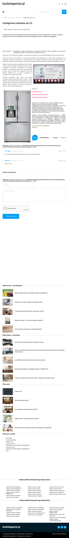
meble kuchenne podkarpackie (36, 513)
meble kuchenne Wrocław (56, 492)
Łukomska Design (11, 440)
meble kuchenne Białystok (13, 487)
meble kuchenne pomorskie (56, 507)
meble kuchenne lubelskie (13, 512)
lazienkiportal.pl (21, 533)
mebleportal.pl (13, 533)
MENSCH (64, 533)
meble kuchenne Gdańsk (13, 490)
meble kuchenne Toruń (55, 488)
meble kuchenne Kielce (12, 497)
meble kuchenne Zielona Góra (57, 494)
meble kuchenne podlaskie (35, 515)
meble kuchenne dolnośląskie (14, 507)
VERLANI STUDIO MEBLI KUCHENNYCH (18, 445)
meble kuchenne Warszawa (57, 490)
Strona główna (11, 17)
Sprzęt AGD (18, 17)
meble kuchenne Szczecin (56, 487)
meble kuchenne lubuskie (13, 514)
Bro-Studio (9, 438)
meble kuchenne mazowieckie (36, 509)
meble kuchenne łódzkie (12, 516)
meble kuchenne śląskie (55, 509)
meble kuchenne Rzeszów (35, 496)
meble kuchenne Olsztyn (34, 490)
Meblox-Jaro (9, 441)
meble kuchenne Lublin (34, 487)
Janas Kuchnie (10, 443)
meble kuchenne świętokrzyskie (53, 512)
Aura (7, 450)
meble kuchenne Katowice (13, 495)
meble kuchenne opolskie (35, 511)
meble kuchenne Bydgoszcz (14, 488)
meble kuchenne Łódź (34, 488)
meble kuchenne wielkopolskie (57, 517)
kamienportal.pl (29, 533)
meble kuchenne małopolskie (36, 507)
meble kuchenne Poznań (34, 494)
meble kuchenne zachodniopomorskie (55, 520)
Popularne (63, 137)
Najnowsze (55, 137)
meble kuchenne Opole (34, 492)
